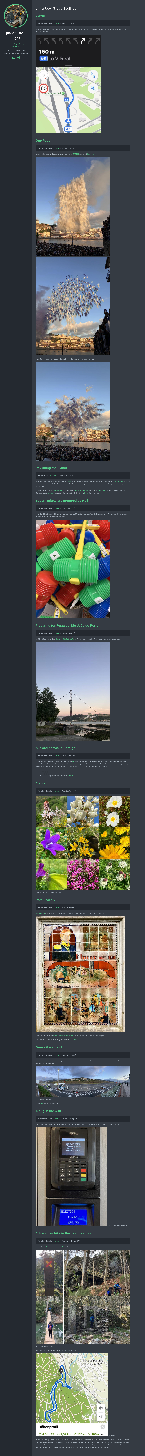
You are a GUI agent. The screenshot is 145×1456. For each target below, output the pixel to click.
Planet (8, 44)
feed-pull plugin (118, 481)
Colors (41, 783)
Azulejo (74, 1040)
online (71, 776)
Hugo (86, 493)
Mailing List (16, 44)
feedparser (51, 493)
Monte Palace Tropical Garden (63, 1036)
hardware (56, 23)
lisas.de (69, 481)
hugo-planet (102, 490)
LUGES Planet (58, 490)
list (73, 761)
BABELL (76, 154)
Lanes (40, 15)
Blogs (23, 44)
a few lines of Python (81, 490)
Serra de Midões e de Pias (55, 1247)
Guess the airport (49, 1047)
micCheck (53, 476)
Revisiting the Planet (51, 468)
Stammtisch (16, 46)
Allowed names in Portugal (56, 748)
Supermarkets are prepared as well (62, 500)
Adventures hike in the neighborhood (64, 1233)
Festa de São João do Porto (66, 639)
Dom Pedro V (45, 900)
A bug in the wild (48, 1111)
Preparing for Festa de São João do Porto (67, 625)
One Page (43, 140)
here (42, 1103)
